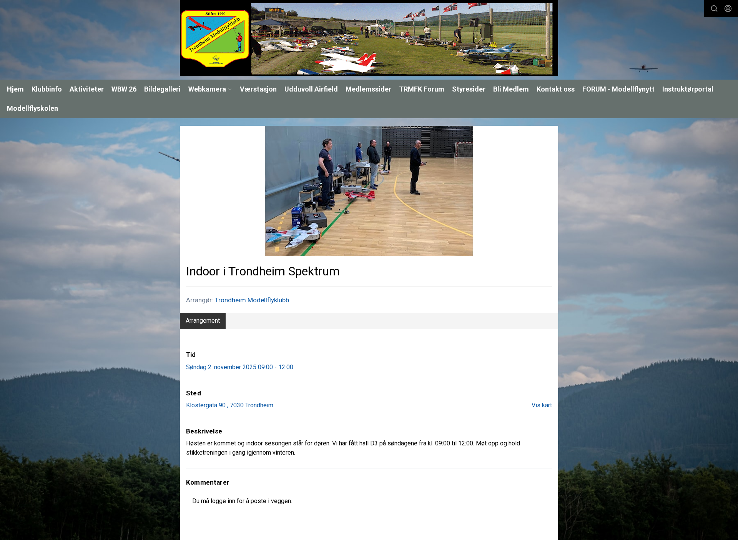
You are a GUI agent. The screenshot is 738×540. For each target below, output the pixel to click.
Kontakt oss (556, 89)
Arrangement (203, 320)
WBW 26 (123, 89)
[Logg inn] (728, 8)
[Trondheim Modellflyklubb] (369, 38)
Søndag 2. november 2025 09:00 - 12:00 (239, 367)
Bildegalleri (162, 89)
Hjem (15, 89)
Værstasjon (258, 89)
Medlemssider (368, 89)
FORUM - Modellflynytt (618, 89)
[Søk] (714, 8)
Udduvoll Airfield (311, 89)
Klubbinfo (47, 89)
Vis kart (542, 405)
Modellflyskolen (32, 108)
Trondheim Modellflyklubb (252, 300)
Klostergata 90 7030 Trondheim (229, 405)
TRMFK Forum (421, 89)
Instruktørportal (687, 89)
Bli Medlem (511, 89)
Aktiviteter (87, 89)
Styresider (468, 89)
